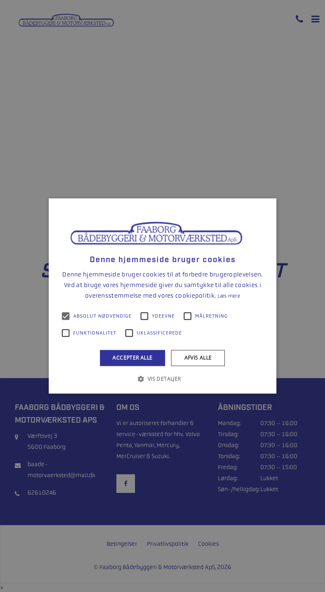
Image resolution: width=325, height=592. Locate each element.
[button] (162, 379)
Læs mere (229, 296)
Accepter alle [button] (132, 357)
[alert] (162, 296)
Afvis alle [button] (198, 357)
